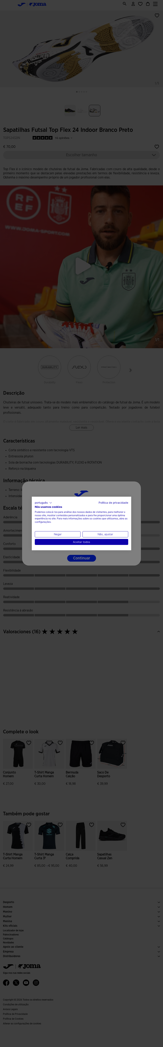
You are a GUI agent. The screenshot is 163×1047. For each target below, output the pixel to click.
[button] (43, 502)
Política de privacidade (113, 502)
